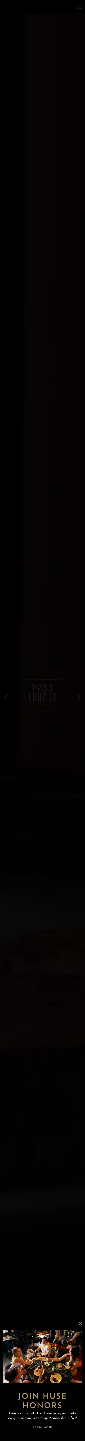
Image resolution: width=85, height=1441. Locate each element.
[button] (80, 1323)
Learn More (42, 1427)
